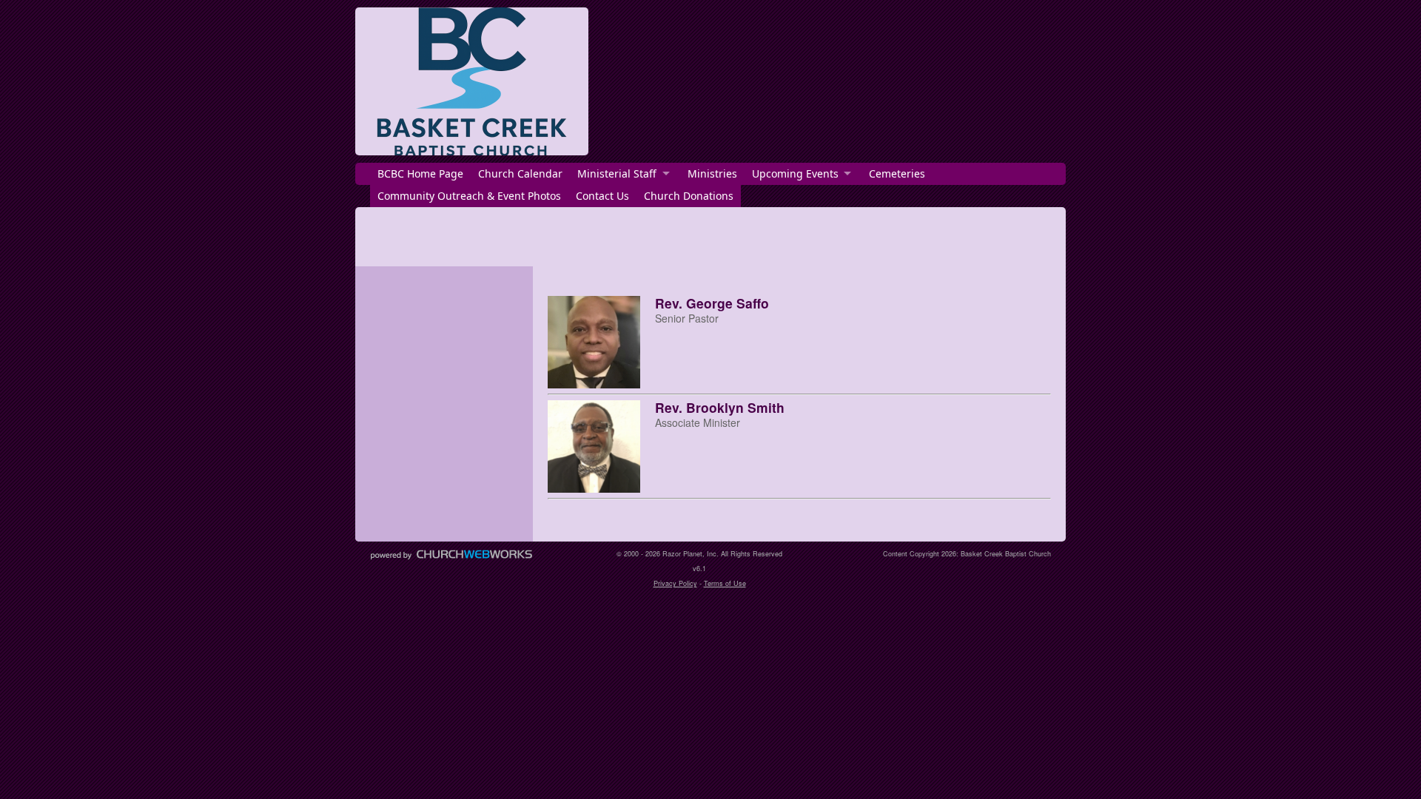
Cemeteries (897, 173)
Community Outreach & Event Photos (469, 196)
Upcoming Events (795, 173)
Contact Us (602, 196)
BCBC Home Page (420, 173)
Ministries (712, 173)
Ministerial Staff (616, 173)
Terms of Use (725, 583)
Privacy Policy (675, 583)
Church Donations (688, 196)
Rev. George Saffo (712, 303)
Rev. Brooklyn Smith (720, 407)
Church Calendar (520, 173)
